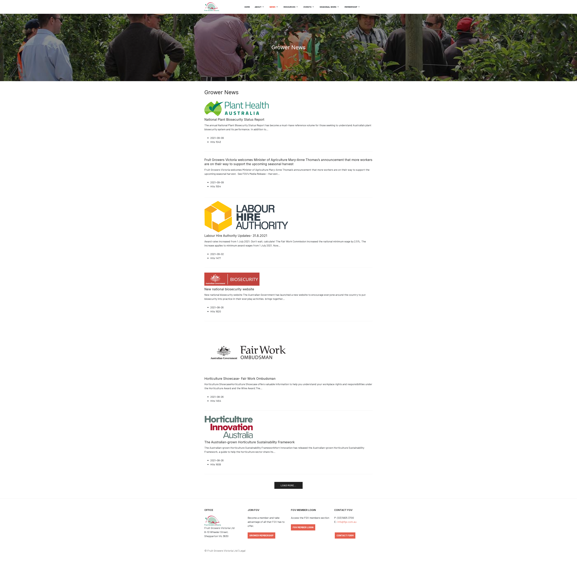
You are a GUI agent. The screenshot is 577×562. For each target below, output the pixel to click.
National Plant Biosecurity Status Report (234, 119)
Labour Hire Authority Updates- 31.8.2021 (235, 236)
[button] (260, 7)
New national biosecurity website (229, 289)
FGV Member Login (303, 527)
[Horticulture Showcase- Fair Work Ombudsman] (249, 350)
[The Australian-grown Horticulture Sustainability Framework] (228, 426)
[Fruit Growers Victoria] (211, 6)
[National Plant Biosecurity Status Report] (236, 108)
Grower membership (261, 535)
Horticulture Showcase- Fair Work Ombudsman (240, 378)
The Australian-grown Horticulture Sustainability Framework (249, 442)
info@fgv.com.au (346, 521)
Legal (242, 550)
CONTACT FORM (345, 535)
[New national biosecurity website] (231, 278)
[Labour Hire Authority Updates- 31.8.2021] (252, 216)
